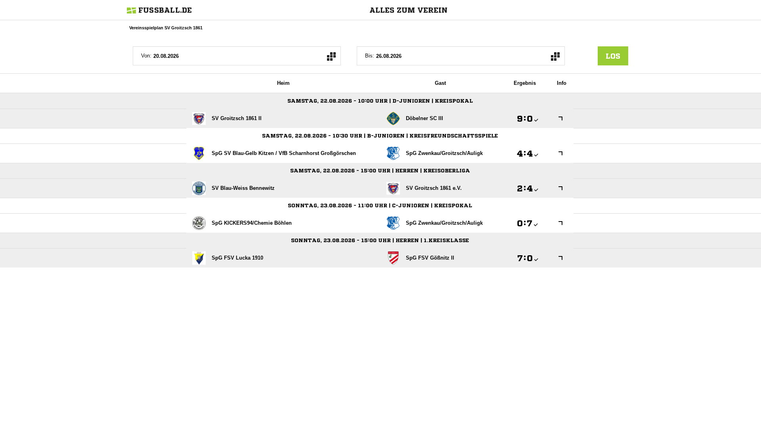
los (613, 55)
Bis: (369, 56)
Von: (146, 56)
